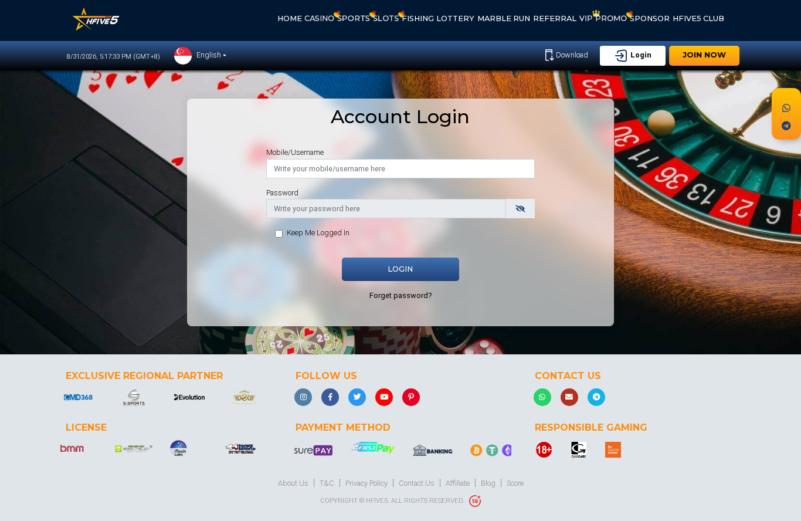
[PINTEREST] (411, 397)
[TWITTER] (357, 397)
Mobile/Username (295, 152)
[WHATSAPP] (542, 397)
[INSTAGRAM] (303, 397)
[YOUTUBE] (384, 397)
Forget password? (400, 295)
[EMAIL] (569, 397)
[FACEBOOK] (330, 397)
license (86, 427)
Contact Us (568, 375)
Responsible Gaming (591, 427)
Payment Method (343, 427)
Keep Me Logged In (318, 232)
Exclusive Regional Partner (144, 375)
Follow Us (326, 375)
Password (282, 192)
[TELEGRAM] (596, 397)
